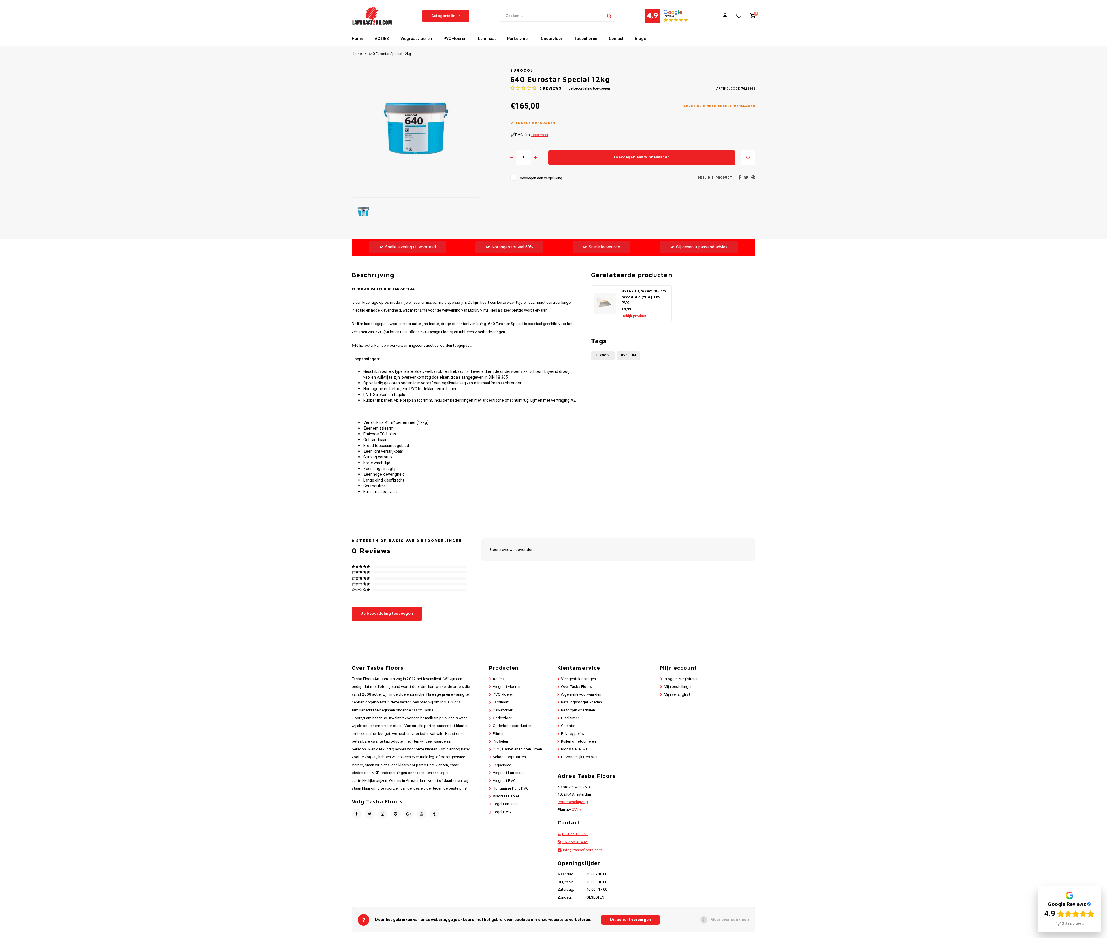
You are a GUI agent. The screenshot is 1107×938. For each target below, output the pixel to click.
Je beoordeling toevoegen (589, 88)
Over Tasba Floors (576, 687)
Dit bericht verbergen (630, 920)
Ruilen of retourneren (578, 741)
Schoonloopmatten (509, 757)
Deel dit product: (716, 177)
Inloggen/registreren (681, 679)
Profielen (500, 741)
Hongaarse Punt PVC (511, 788)
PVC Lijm (628, 355)
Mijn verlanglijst (677, 694)
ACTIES (382, 39)
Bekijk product (634, 316)
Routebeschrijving (573, 802)
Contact (616, 39)
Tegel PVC (502, 812)
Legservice (502, 765)
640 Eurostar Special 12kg (390, 53)
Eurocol (522, 70)
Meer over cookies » (729, 920)
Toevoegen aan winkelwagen (641, 157)
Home (357, 39)
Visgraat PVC (504, 781)
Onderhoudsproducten (512, 726)
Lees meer (539, 135)
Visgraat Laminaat (508, 773)
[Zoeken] (609, 16)
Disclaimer (570, 718)
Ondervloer (551, 39)
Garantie (568, 726)
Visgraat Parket (506, 796)
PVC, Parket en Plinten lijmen (517, 749)
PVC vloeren (454, 39)
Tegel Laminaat (506, 804)
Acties (498, 679)
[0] (752, 16)
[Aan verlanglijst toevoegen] (748, 157)
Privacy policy (572, 734)
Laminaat (487, 39)
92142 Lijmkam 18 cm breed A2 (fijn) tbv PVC (644, 297)
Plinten (498, 734)
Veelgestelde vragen (578, 679)
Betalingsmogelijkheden (581, 702)
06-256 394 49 (575, 842)
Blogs (640, 39)
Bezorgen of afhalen (578, 710)
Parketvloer (518, 39)
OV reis (577, 810)
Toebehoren (585, 39)
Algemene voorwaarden (581, 694)
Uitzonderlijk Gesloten (579, 757)
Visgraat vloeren (416, 39)
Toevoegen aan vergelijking (540, 178)
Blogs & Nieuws (574, 749)
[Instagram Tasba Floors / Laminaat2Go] (383, 814)
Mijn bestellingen (678, 687)
